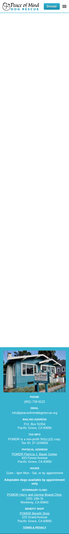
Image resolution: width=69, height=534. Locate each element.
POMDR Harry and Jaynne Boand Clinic (34, 494)
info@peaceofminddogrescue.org (34, 413)
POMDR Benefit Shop (34, 513)
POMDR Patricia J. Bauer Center (34, 454)
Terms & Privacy (34, 527)
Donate (52, 6)
